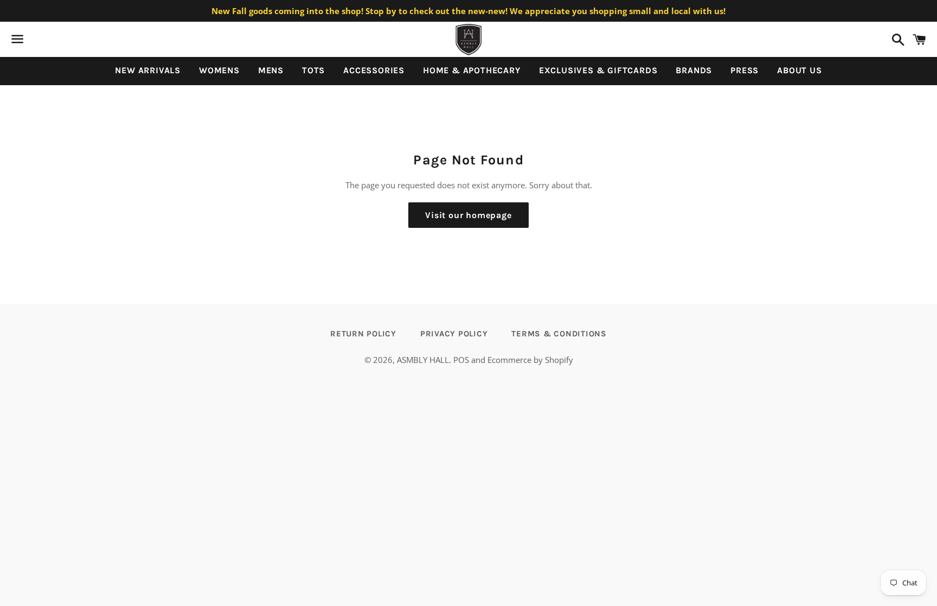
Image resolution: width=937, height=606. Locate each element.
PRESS (744, 70)
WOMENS (219, 70)
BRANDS (694, 70)
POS (461, 359)
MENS (271, 70)
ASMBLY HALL (423, 359)
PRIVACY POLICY (454, 334)
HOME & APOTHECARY (472, 70)
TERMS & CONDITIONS (559, 334)
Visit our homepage (468, 215)
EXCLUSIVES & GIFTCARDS (598, 70)
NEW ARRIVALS (148, 70)
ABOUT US (799, 70)
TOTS (313, 70)
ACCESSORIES (374, 70)
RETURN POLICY (363, 334)
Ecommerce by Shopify (530, 359)
